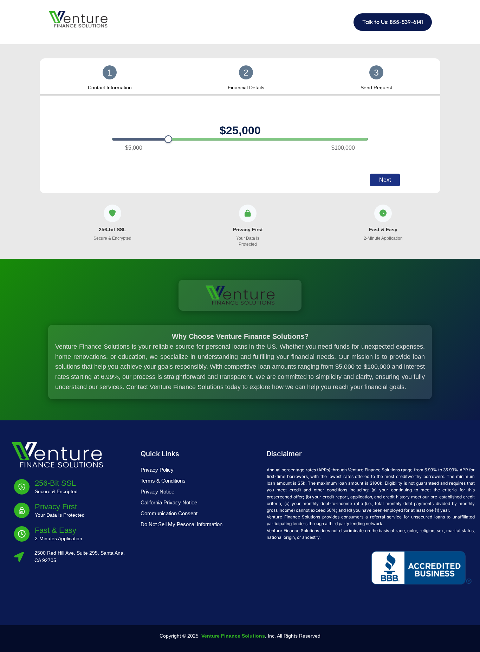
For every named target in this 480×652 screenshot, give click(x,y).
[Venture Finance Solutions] (78, 19)
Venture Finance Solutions (233, 636)
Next (385, 180)
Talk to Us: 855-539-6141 (392, 22)
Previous (95, 180)
